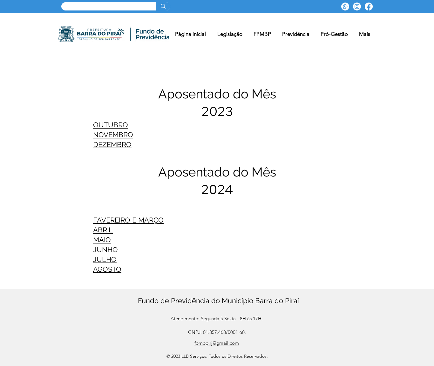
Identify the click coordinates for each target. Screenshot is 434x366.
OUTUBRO (110, 125)
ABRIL (103, 230)
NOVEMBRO (113, 134)
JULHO (105, 259)
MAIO (102, 240)
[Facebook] (369, 6)
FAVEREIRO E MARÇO (128, 220)
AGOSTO (107, 269)
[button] (262, 34)
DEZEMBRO (112, 144)
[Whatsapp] (345, 6)
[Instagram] (357, 6)
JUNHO (105, 249)
